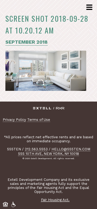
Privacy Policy (14, 120)
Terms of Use (38, 120)
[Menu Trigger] (89, 7)
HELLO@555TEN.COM (70, 149)
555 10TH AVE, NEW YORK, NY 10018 (48, 154)
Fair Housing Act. (55, 200)
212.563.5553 (36, 149)
